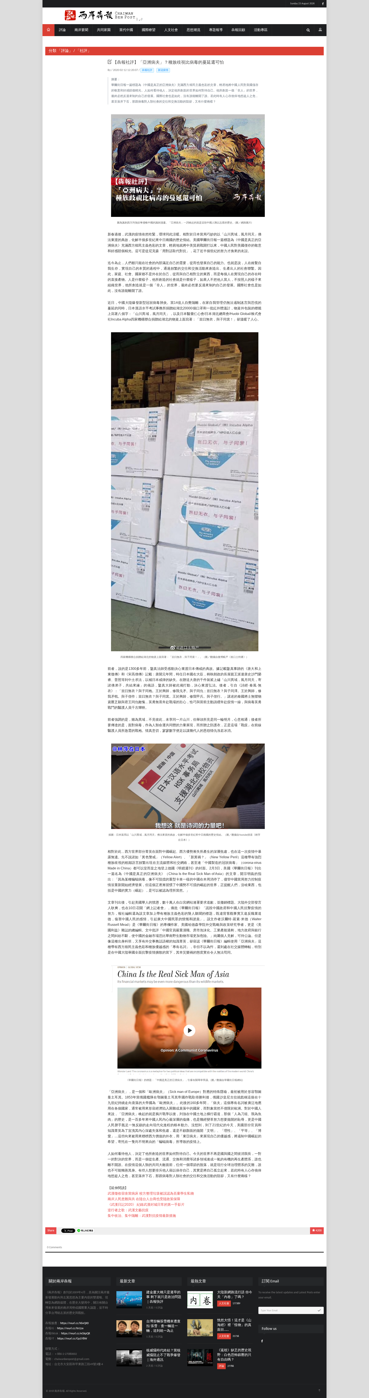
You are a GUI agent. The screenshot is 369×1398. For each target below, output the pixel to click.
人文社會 (171, 30)
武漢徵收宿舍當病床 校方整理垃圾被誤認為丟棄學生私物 (151, 1193)
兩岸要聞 (81, 30)
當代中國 (126, 30)
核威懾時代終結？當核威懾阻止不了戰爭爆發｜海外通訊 (163, 1355)
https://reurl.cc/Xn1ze (70, 1328)
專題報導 (216, 30)
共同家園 (104, 30)
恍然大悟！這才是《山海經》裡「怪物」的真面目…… (234, 1325)
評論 (62, 30)
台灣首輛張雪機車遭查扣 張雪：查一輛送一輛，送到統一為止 (163, 1326)
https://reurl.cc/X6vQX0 (74, 1323)
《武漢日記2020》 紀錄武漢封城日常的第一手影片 (146, 1204)
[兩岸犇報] (184, 15)
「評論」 (65, 51)
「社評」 (83, 51)
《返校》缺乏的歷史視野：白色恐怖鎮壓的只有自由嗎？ (234, 1355)
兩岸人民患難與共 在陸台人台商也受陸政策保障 (144, 1199)
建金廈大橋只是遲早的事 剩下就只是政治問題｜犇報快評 (163, 1297)
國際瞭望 (148, 30)
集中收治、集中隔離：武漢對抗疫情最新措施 (142, 1215)
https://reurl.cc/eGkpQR (75, 1333)
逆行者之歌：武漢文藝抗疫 (128, 1210)
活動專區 (261, 30)
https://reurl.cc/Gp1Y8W (72, 1338)
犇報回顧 (238, 30)
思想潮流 (193, 30)
